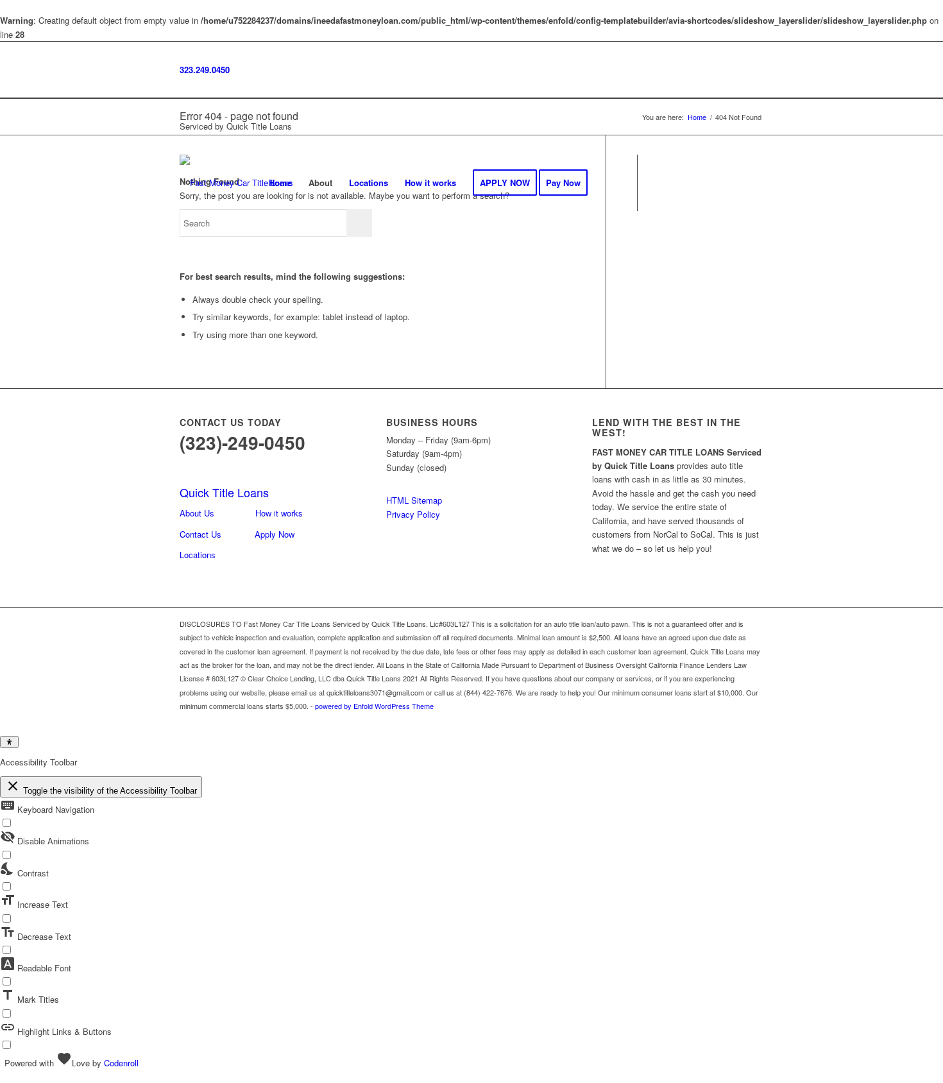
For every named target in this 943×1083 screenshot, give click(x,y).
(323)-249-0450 (242, 442)
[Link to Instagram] (676, 182)
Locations (198, 555)
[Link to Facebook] (657, 182)
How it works (279, 513)
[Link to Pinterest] (753, 182)
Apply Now (274, 534)
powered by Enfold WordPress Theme (374, 706)
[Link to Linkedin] (734, 182)
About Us (197, 513)
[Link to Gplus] (696, 182)
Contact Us (200, 534)
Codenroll (121, 1063)
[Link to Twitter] (715, 182)
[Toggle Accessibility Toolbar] (9, 742)
